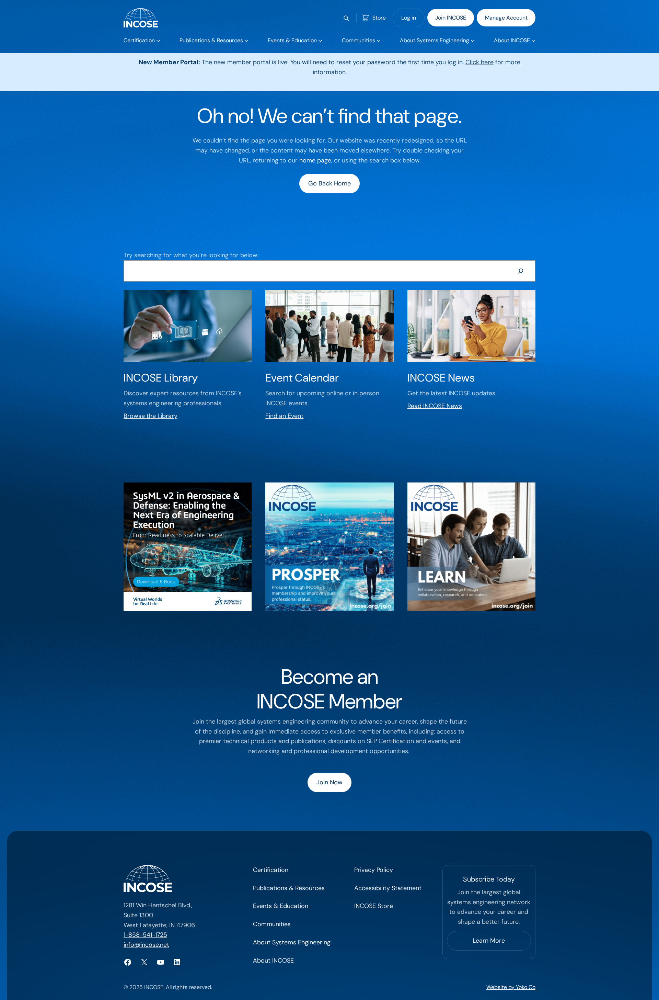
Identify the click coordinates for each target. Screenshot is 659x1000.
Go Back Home (329, 183)
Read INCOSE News (434, 406)
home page (315, 160)
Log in (408, 17)
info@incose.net (146, 945)
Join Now (329, 782)
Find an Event (284, 416)
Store (379, 17)
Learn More (489, 940)
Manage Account (506, 17)
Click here (479, 62)
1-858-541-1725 (145, 935)
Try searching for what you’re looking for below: (191, 255)
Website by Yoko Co (510, 987)
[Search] (521, 271)
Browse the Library (150, 416)
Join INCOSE (450, 17)
